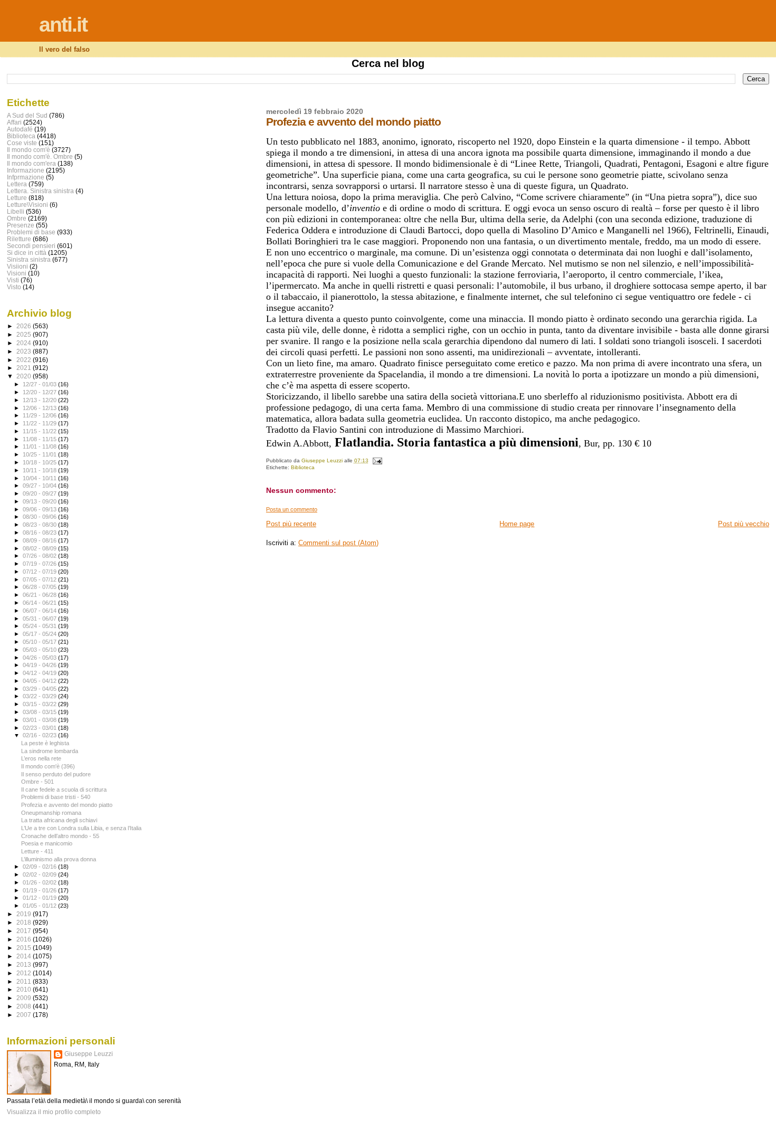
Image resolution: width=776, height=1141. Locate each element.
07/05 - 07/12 (40, 579)
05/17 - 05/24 (40, 634)
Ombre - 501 (37, 781)
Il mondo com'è (28, 149)
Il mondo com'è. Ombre (40, 156)
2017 (24, 930)
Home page (516, 524)
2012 (24, 972)
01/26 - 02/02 (40, 882)
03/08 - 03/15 (40, 712)
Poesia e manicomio (46, 843)
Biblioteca (303, 467)
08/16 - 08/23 (40, 532)
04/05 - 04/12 (40, 681)
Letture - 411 (37, 851)
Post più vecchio (743, 524)
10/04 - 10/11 (40, 478)
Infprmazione (25, 177)
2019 (24, 913)
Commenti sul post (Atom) (338, 543)
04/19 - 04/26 (40, 665)
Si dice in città (26, 252)
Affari (14, 122)
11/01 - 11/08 (40, 446)
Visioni (16, 273)
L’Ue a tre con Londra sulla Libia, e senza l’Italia (81, 828)
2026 (24, 325)
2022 (24, 359)
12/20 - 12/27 (40, 392)
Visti (13, 280)
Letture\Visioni (27, 204)
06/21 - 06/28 (40, 595)
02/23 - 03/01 (40, 728)
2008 (24, 1006)
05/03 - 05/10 (40, 649)
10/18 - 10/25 (40, 462)
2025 (24, 334)
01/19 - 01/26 (40, 890)
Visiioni (17, 266)
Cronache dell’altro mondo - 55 (60, 836)
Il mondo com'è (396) (48, 766)
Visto (14, 286)
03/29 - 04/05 (40, 689)
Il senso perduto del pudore (56, 774)
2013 (24, 964)
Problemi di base (31, 232)
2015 (24, 947)
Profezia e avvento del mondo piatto (66, 805)
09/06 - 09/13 (40, 509)
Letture (17, 197)
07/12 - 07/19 (40, 571)
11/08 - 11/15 (40, 439)
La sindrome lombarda (49, 751)
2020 (24, 376)
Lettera (17, 183)
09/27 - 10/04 (40, 485)
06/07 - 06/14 (40, 610)
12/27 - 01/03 (40, 384)
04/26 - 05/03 (40, 657)
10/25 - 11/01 (40, 454)
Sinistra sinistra (29, 259)
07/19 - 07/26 (40, 563)
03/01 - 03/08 (40, 720)
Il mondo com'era (31, 163)
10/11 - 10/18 (40, 470)
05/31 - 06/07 (40, 618)
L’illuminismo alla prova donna (58, 859)
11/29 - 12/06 (40, 415)
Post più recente (291, 524)
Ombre (16, 218)
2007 (24, 1014)
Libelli (15, 211)
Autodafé (20, 129)
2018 (24, 922)
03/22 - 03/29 (40, 696)
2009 (24, 997)
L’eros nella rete (41, 758)
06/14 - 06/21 (40, 603)
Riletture (19, 238)
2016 (24, 939)
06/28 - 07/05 (40, 587)
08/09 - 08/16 (40, 540)
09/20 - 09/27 (40, 493)
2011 (24, 981)
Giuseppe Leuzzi (88, 1054)
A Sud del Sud (27, 115)
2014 (24, 956)
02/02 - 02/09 (40, 874)
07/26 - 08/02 (40, 556)
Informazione (25, 170)
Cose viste (22, 142)
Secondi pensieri (31, 245)
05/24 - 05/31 (40, 626)
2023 (24, 351)
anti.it (63, 24)
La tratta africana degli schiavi (59, 820)
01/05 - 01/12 (40, 905)
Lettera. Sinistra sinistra (40, 190)
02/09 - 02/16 (40, 866)
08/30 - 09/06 (40, 517)
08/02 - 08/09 (40, 548)
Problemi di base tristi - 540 (55, 797)
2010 (24, 989)
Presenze (20, 225)
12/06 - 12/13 (40, 408)
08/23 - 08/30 (40, 524)
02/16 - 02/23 (40, 735)
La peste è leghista (45, 743)
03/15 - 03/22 (40, 704)
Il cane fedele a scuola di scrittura (64, 789)
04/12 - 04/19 (40, 673)
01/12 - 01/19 (40, 898)
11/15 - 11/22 (40, 431)
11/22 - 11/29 (40, 423)
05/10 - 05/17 (40, 642)
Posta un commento (291, 509)
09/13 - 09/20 (40, 501)
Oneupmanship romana (51, 813)
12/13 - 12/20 (40, 400)
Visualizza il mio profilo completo (54, 1112)
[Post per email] (377, 460)
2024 (24, 342)
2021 (24, 367)
